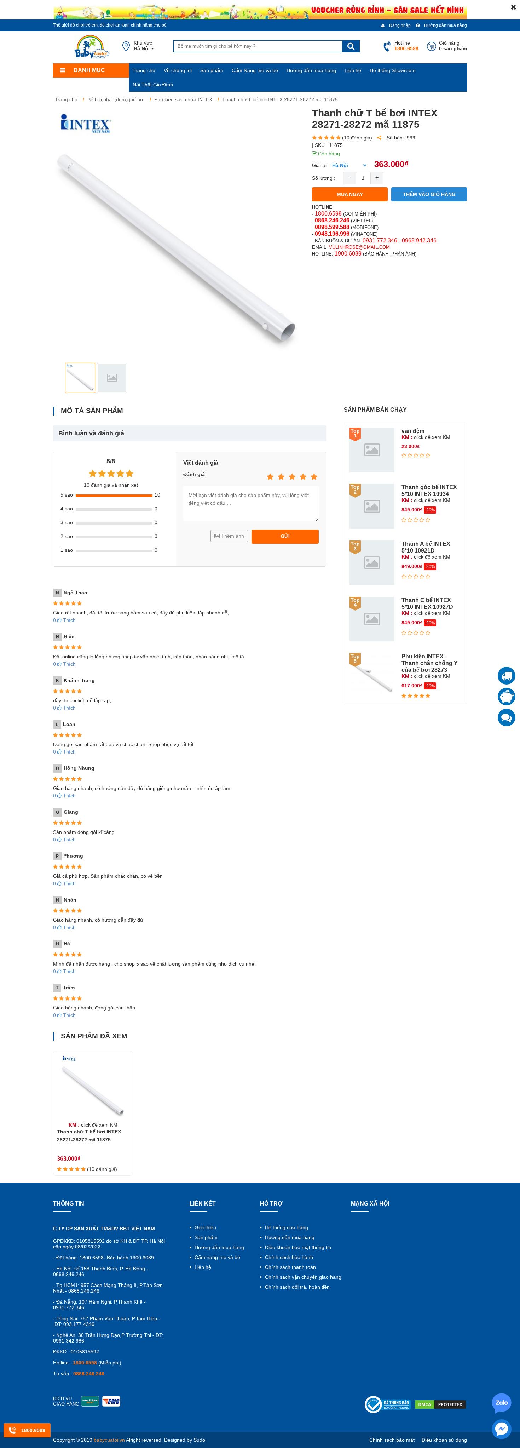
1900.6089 (348, 254)
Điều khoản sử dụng (444, 1440)
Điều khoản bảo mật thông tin (297, 1247)
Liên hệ (353, 70)
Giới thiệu (204, 1227)
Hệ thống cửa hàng (286, 1227)
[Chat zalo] (506, 717)
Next (290, 378)
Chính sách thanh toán (290, 1267)
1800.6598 (328, 214)
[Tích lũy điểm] (506, 696)
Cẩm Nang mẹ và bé (255, 70)
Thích (64, 620)
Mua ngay (350, 194)
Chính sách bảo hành (288, 1257)
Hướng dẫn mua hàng (445, 25)
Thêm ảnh (232, 536)
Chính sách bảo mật (392, 1440)
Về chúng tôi (178, 70)
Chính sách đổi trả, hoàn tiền (297, 1287)
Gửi (285, 536)
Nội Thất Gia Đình (153, 84)
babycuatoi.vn (109, 1440)
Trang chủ (144, 70)
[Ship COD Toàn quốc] (506, 676)
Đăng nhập (399, 25)
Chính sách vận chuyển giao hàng (302, 1277)
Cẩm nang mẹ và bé (216, 1257)
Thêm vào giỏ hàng (429, 194)
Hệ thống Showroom (393, 70)
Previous (64, 378)
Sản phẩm (211, 70)
